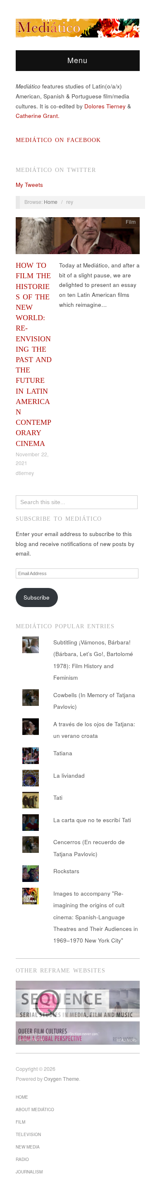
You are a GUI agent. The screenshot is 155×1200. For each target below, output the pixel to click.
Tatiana (62, 753)
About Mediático (35, 1109)
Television (28, 1134)
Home (50, 202)
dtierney (25, 473)
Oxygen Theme (61, 1078)
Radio (22, 1159)
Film (131, 221)
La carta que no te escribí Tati (92, 820)
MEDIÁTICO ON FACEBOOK (58, 140)
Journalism (29, 1172)
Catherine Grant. (38, 116)
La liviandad (69, 775)
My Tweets (29, 185)
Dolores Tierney (105, 106)
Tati (57, 797)
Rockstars (66, 871)
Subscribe (37, 597)
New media (28, 1147)
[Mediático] (78, 26)
